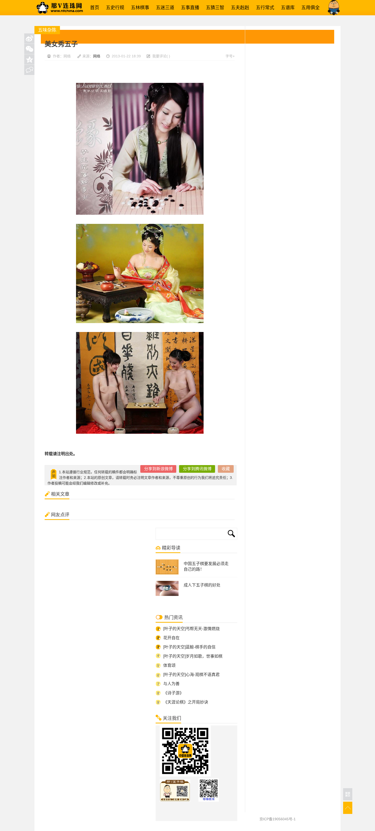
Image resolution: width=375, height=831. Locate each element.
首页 (93, 7)
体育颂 (169, 665)
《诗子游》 (173, 693)
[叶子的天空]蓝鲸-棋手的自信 (189, 647)
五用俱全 (309, 7)
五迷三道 (163, 7)
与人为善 (171, 684)
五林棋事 (138, 7)
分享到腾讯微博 (197, 469)
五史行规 (113, 7)
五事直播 (188, 7)
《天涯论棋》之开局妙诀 (185, 702)
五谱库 (286, 7)
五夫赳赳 (238, 7)
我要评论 (159, 56)
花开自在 (171, 638)
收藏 (226, 469)
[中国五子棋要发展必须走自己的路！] (167, 573)
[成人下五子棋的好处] (167, 595)
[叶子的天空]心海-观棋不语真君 (191, 674)
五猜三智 (213, 7)
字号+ (230, 56)
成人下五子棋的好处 (202, 585)
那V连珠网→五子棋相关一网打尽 (66, 7)
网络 (96, 56)
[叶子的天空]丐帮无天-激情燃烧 (191, 629)
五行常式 (263, 7)
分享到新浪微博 (158, 469)
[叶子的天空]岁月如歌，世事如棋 (192, 656)
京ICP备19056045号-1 (277, 819)
